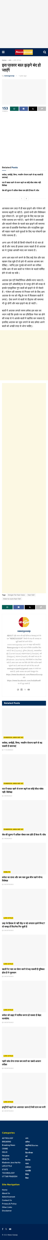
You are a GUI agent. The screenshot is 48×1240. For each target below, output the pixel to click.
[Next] (26, 198)
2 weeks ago (7, 796)
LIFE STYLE (17, 60)
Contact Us (7, 1200)
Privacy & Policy (9, 1204)
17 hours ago (8, 750)
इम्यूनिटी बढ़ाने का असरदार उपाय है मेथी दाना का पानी (23, 1107)
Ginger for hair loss (16, 595)
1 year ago (23, 76)
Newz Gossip (12, 1235)
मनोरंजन (28, 1167)
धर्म (26, 1156)
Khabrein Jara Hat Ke (13, 737)
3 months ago (8, 884)
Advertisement (8, 1197)
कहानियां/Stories (31, 1145)
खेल (26, 1149)
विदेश (27, 1174)
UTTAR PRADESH (9, 1176)
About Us (6, 1193)
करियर (27, 1142)
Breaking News (8, 1145)
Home (4, 60)
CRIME (5, 1149)
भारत (27, 1163)
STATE (5, 1169)
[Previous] (22, 198)
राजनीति (28, 1171)
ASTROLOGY (7, 1138)
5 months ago (8, 930)
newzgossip (9, 76)
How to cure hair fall (12, 599)
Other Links (7, 1207)
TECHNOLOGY (8, 1173)
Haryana (5, 1156)
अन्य (10, 60)
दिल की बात (29, 1153)
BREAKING (6, 1142)
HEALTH (7, 872)
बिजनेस (27, 1160)
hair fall (31, 595)
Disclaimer (7, 1211)
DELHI (4, 1152)
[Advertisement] (24, 24)
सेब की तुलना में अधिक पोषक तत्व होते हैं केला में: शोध (20, 190)
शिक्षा (27, 1178)
